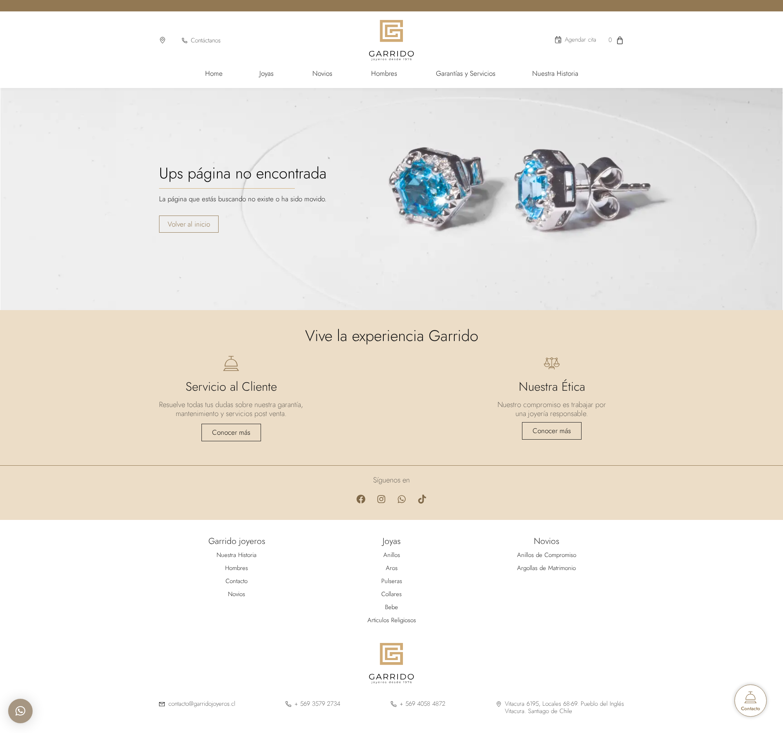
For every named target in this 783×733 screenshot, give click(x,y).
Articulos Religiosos (391, 620)
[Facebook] (360, 499)
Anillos (391, 554)
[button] (20, 711)
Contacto (237, 581)
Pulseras (391, 581)
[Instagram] (381, 499)
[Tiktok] (422, 499)
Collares (391, 594)
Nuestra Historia (237, 554)
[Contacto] (750, 697)
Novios (236, 594)
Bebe (391, 607)
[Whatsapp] (401, 499)
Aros (392, 568)
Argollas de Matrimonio (546, 568)
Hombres (236, 568)
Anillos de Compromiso (546, 554)
